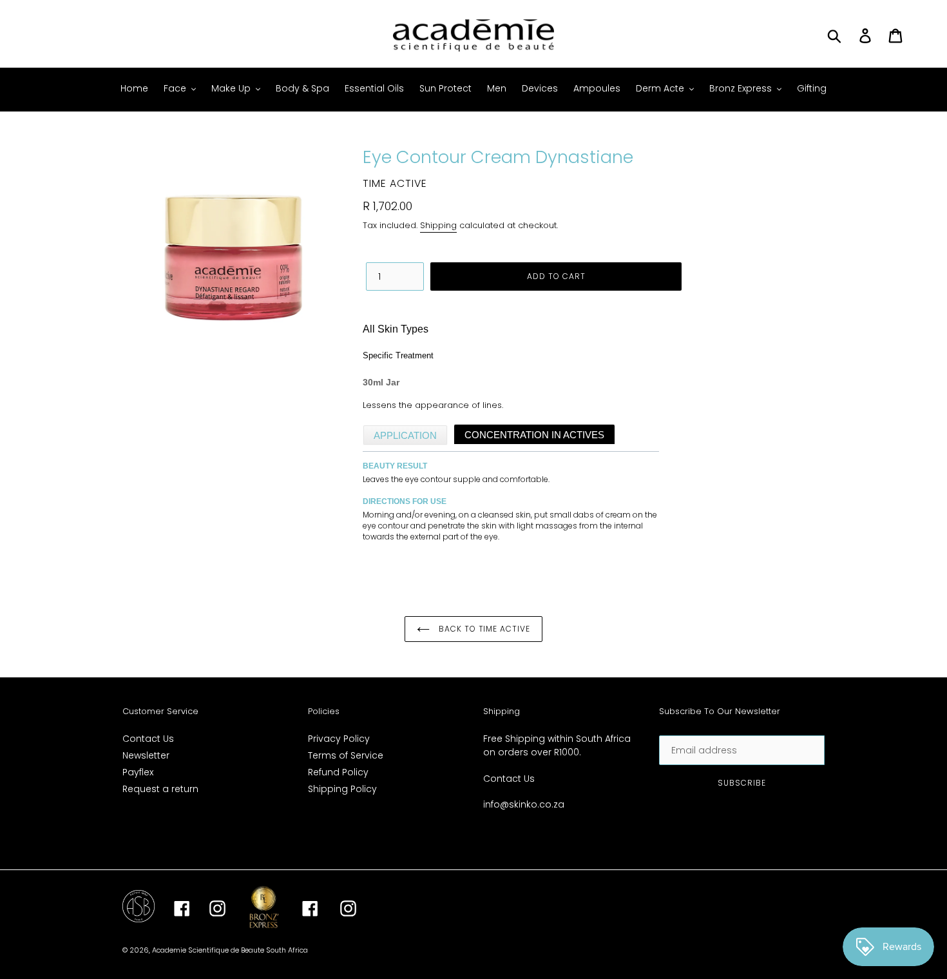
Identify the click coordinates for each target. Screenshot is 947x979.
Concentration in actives (534, 434)
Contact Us (148, 738)
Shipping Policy (342, 788)
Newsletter (145, 755)
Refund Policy (338, 772)
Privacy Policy (339, 738)
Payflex (137, 772)
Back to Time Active (483, 628)
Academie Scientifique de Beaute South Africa (230, 950)
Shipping (438, 225)
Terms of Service (345, 755)
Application (405, 435)
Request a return (160, 788)
